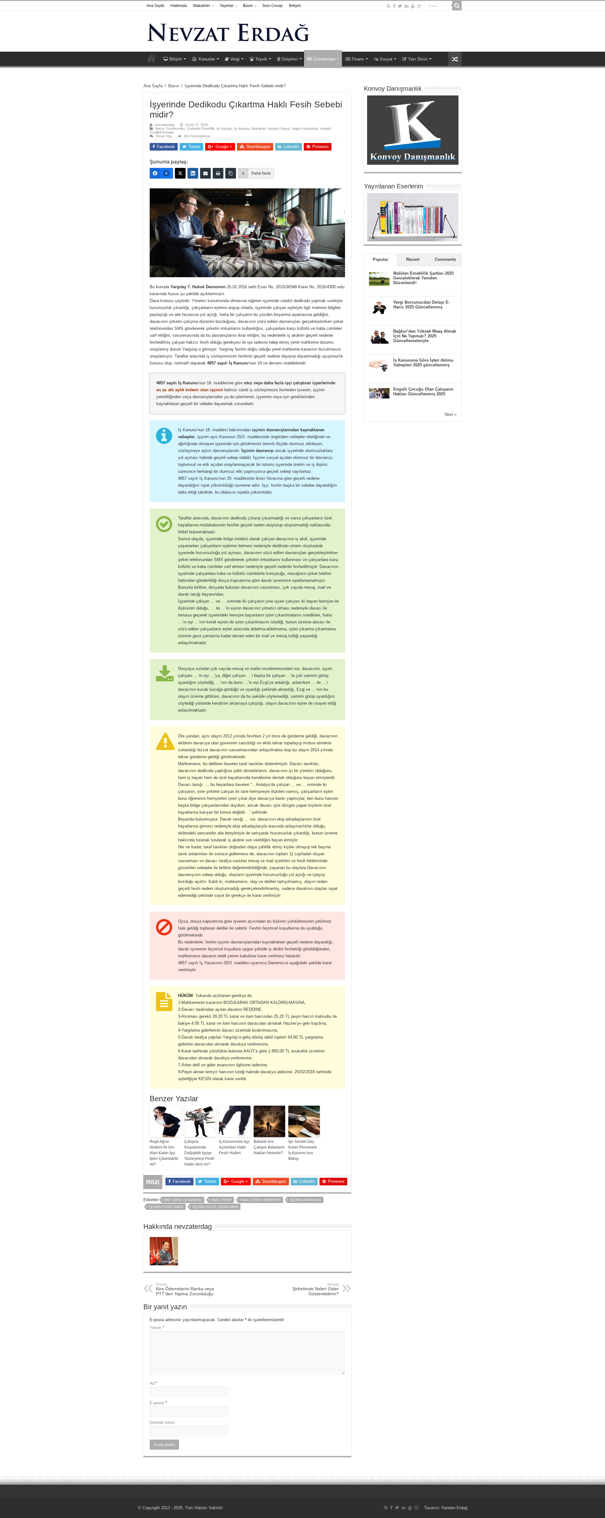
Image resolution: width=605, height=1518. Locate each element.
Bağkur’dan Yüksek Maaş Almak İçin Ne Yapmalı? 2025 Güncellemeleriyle (424, 336)
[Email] (205, 173)
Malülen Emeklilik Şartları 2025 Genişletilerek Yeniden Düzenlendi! (423, 278)
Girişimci (290, 59)
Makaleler (201, 5)
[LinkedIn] (406, 6)
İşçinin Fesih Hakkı (166, 1207)
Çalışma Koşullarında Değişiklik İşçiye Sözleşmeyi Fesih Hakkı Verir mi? (199, 1152)
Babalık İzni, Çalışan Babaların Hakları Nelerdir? (269, 1147)
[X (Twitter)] (180, 173)
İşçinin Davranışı (305, 1200)
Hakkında (178, 5)
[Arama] (457, 5)
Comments (445, 259)
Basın (248, 5)
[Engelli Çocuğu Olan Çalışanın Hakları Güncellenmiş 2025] (379, 392)
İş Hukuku (224, 128)
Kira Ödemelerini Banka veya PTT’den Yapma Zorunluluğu (185, 1289)
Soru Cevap (272, 5)
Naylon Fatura (279, 128)
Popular (380, 259)
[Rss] (388, 6)
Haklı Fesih (221, 1200)
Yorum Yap (164, 136)
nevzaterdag (164, 125)
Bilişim (176, 59)
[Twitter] (400, 6)
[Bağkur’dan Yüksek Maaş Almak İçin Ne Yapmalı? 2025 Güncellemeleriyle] (379, 336)
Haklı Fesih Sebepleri (260, 1200)
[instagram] (419, 6)
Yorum (157, 1327)
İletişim (295, 5)
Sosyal (386, 59)
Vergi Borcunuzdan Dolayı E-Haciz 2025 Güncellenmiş (421, 304)
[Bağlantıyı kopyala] (230, 173)
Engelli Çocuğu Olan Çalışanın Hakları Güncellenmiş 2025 (423, 391)
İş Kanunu (242, 128)
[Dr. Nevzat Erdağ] (302, 31)
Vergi (234, 59)
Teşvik (261, 59)
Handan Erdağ (454, 1507)
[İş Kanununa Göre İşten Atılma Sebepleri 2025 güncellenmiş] (379, 365)
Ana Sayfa (155, 5)
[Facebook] (394, 6)
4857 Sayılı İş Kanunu (183, 1200)
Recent (412, 259)
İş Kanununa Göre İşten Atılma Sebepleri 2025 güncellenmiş (423, 362)
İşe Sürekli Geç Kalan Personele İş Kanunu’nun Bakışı (302, 1150)
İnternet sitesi (162, 1422)
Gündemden (325, 59)
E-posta (158, 1403)
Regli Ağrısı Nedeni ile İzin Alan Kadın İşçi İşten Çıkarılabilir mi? (164, 1152)
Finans (358, 59)
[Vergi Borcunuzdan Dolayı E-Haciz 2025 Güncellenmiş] (379, 307)
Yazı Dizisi (418, 59)
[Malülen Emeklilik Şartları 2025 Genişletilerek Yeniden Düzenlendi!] (379, 278)
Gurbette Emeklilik (201, 128)
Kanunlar (207, 59)
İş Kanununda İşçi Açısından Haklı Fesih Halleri (234, 1147)
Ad (154, 1383)
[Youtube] (412, 6)
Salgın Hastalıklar (304, 128)
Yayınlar (226, 5)
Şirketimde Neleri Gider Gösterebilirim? (315, 1289)
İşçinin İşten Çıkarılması (215, 1207)
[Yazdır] (218, 173)
